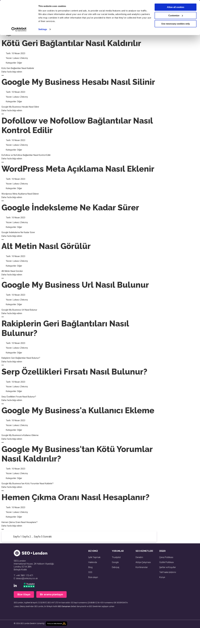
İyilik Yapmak (94, 557)
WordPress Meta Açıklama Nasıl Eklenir (77, 169)
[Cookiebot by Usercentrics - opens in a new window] (19, 29)
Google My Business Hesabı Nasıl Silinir (78, 82)
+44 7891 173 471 (24, 575)
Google (115, 562)
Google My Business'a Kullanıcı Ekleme (77, 410)
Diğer (19, 62)
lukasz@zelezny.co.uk (27, 578)
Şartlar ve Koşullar (167, 567)
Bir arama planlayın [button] (51, 594)
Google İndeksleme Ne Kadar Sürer (70, 207)
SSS (90, 572)
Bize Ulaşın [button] (23, 594)
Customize (173, 15)
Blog (90, 567)
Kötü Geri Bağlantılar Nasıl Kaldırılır (71, 43)
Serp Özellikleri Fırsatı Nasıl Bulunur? (74, 371)
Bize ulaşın (93, 577)
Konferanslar (142, 567)
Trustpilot (116, 557)
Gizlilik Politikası (166, 562)
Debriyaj (115, 567)
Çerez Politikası (166, 557)
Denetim (139, 557)
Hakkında (92, 562)
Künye (162, 577)
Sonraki (47, 536)
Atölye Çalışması (143, 562)
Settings (42, 29)
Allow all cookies (175, 7)
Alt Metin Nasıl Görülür (46, 246)
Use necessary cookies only (175, 23)
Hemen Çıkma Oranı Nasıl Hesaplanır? (75, 497)
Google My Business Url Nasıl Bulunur (75, 285)
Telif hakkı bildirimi (167, 572)
